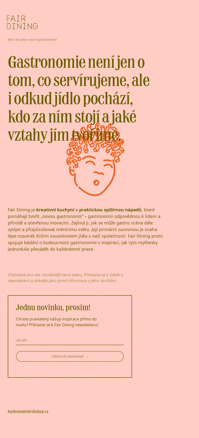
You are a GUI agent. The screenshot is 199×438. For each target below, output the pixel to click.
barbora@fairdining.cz (28, 412)
